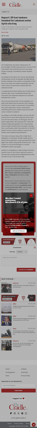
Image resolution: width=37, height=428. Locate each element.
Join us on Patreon (18, 231)
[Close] (31, 195)
